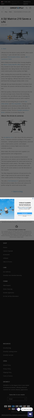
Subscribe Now (24, 213)
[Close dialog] (33, 198)
